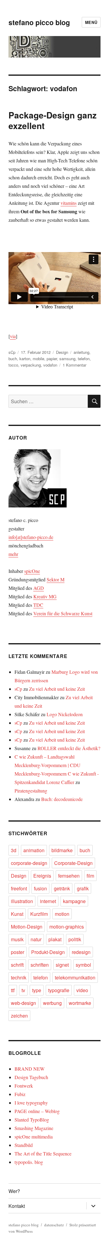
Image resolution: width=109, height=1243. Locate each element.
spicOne (32, 571)
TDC (38, 605)
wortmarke (80, 1002)
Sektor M (55, 579)
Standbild (24, 1145)
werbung (52, 1002)
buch (12, 358)
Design (62, 352)
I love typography (31, 1102)
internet (48, 901)
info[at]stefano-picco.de (30, 537)
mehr (13, 554)
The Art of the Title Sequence (43, 1153)
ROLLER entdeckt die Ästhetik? (69, 748)
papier (52, 358)
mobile (38, 358)
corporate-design (29, 862)
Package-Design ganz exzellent (52, 120)
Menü (91, 22)
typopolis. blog (29, 1162)
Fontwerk (24, 1085)
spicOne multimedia (34, 1136)
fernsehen (69, 875)
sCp (11, 352)
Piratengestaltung (31, 790)
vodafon (50, 365)
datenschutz (54, 1225)
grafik (83, 888)
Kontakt (16, 1205)
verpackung (31, 365)
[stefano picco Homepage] (54, 478)
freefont (19, 888)
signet (62, 964)
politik (74, 939)
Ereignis (42, 875)
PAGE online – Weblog (37, 1111)
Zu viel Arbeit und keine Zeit (57, 689)
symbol (83, 964)
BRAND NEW (30, 1068)
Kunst (17, 913)
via (13, 336)
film (90, 875)
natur (36, 939)
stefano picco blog (39, 22)
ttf (13, 990)
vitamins (69, 203)
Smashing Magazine (34, 1128)
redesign (81, 952)
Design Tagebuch (31, 1077)
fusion (40, 888)
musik (17, 939)
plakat (54, 939)
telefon (84, 358)
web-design (23, 1002)
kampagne (74, 901)
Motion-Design (26, 926)
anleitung (81, 352)
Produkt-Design (48, 952)
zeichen (19, 1015)
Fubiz (20, 1094)
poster (17, 952)
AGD (38, 588)
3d (13, 850)
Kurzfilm (39, 913)
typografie (58, 990)
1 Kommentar (74, 365)
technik (18, 977)
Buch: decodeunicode (62, 799)
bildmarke (62, 850)
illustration (22, 901)
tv (23, 990)
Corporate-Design (73, 862)
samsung (67, 358)
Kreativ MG (45, 596)
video (82, 990)
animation (34, 850)
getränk (62, 888)
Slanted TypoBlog (32, 1119)
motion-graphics (66, 926)
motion (62, 913)
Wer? (14, 1191)
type (36, 990)
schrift (17, 964)
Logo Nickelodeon (65, 714)
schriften (40, 964)
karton (24, 358)
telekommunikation (75, 977)
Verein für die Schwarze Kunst (62, 613)
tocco (13, 365)
